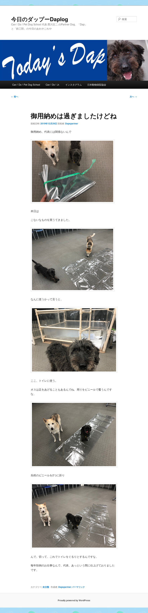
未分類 (46, 587)
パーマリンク (78, 587)
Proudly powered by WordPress (74, 600)
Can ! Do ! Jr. (53, 84)
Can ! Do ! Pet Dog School (26, 84)
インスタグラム (73, 84)
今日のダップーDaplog (39, 19)
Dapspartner (71, 123)
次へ (133, 96)
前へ (14, 96)
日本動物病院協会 (96, 84)
